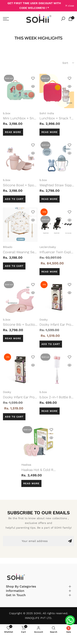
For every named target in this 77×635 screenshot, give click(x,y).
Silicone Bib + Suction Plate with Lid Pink (35, 324)
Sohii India (46, 113)
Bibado (7, 247)
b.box (6, 113)
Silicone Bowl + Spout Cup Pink (27, 185)
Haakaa (26, 464)
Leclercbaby (47, 247)
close (70, 6)
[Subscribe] (70, 541)
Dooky (43, 319)
